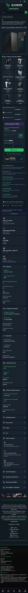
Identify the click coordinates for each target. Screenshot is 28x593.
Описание (6, 205)
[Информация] (17, 1)
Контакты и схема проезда (7, 553)
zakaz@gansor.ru (14, 533)
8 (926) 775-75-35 (14, 537)
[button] (14, 8)
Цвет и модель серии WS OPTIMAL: (13, 56)
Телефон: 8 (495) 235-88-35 (7, 566)
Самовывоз (3, 562)
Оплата (2, 559)
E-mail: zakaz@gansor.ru (6, 569)
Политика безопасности (6, 561)
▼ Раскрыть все (14, 213)
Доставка (3, 558)
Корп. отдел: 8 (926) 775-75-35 (8, 570)
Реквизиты (3, 554)
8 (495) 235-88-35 (21, 516)
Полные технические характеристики (14, 201)
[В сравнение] (25, 34)
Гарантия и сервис (5, 551)
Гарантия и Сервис (17, 205)
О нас (2, 550)
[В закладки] (25, 33)
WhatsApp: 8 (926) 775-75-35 (7, 567)
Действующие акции (5, 549)
